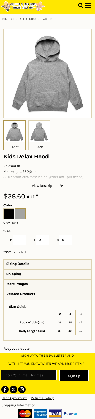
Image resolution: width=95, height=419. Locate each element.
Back (39, 147)
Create (19, 19)
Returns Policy (42, 398)
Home (5, 19)
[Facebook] (5, 389)
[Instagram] (22, 389)
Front (14, 147)
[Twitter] (13, 389)
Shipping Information (19, 405)
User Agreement (14, 398)
